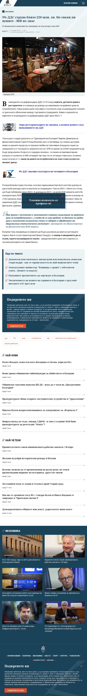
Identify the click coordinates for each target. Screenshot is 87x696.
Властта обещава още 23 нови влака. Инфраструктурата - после (18, 627)
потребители (36, 338)
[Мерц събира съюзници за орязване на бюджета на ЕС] (65, 579)
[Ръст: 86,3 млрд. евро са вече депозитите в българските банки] (22, 546)
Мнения (50, 660)
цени (23, 338)
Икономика (9, 12)
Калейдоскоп (39, 660)
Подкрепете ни (16, 326)
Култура (63, 656)
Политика (26, 656)
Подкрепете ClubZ (15, 690)
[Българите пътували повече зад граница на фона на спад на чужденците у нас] (22, 579)
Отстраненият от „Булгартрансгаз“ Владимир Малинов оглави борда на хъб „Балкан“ (63, 628)
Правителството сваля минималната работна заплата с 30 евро (61, 560)
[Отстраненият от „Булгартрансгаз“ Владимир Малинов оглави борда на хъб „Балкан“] (65, 612)
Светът (48, 656)
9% (14, 338)
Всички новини (70, 3)
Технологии (74, 656)
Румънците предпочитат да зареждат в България (36, 275)
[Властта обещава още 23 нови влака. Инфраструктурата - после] (22, 612)
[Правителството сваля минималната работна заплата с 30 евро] (65, 546)
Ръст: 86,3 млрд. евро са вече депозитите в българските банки (21, 560)
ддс (6, 338)
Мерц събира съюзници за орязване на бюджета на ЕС (62, 594)
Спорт (55, 656)
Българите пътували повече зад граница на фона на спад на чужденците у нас (22, 594)
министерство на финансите (66, 338)
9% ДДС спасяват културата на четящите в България (48, 171)
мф (48, 338)
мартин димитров (11, 343)
